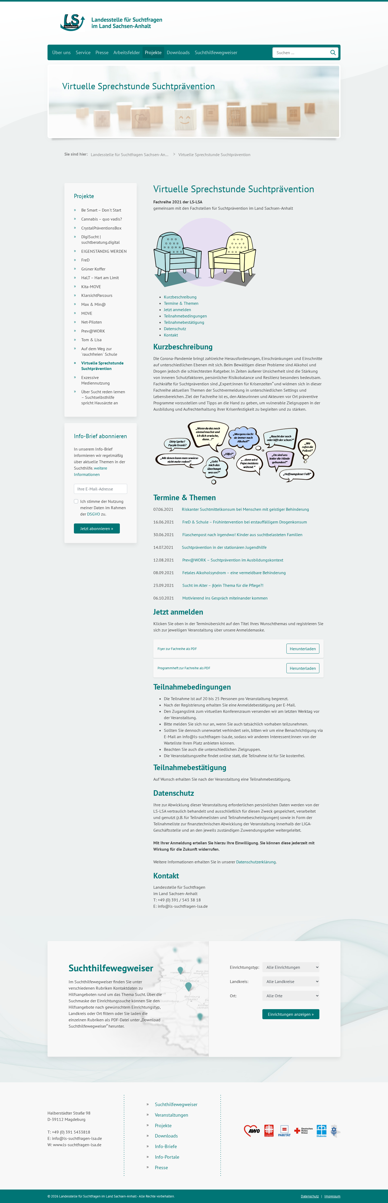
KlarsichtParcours (96, 295)
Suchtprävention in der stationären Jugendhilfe (224, 547)
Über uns (61, 52)
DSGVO (93, 514)
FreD (85, 260)
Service (83, 52)
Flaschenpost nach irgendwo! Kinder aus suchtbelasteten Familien (242, 534)
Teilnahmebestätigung (184, 322)
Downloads (178, 52)
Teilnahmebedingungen (185, 316)
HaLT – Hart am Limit (100, 277)
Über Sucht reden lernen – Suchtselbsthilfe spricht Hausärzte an (103, 397)
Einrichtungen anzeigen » (291, 1014)
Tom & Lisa (91, 339)
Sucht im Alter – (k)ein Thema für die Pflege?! (222, 585)
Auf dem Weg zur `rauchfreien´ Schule (99, 351)
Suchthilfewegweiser (216, 52)
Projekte (153, 52)
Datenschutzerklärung (256, 861)
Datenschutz (175, 328)
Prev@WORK (93, 331)
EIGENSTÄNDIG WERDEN (104, 251)
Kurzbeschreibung (180, 296)
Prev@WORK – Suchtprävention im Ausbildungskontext (232, 560)
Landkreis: (239, 981)
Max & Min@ (93, 304)
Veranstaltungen (171, 1115)
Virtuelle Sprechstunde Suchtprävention (102, 365)
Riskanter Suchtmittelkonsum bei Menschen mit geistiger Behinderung (245, 509)
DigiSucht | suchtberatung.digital (100, 239)
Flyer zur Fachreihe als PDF (177, 649)
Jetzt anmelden (177, 309)
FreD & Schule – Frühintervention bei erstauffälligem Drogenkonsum (244, 522)
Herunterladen (303, 648)
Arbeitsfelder (126, 52)
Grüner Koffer (93, 269)
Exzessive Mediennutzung (95, 380)
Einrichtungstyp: (244, 967)
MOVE (86, 313)
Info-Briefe (166, 1146)
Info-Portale (167, 1157)
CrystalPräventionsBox (101, 228)
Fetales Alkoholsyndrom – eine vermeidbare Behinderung (234, 572)
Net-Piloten (91, 322)
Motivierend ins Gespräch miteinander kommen (225, 598)
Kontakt (171, 335)
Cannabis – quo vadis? (101, 219)
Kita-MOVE (91, 286)
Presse (102, 52)
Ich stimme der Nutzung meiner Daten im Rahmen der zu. (103, 508)
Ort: (233, 995)
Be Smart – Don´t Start (101, 210)
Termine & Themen (181, 303)
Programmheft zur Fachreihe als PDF (184, 668)
